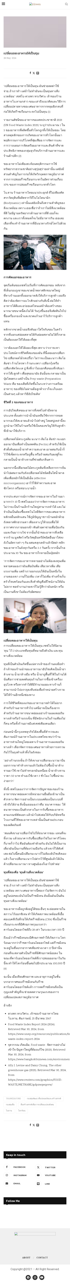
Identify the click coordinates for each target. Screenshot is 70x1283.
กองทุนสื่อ (10, 1105)
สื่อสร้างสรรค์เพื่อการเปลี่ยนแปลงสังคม (37, 1105)
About (26, 1258)
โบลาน (9, 1111)
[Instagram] (35, 1277)
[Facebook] (28, 1277)
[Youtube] (41, 1277)
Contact (42, 1258)
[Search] (66, 4)
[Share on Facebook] (30, 73)
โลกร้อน (21, 1111)
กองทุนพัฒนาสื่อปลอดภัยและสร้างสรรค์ (44, 1098)
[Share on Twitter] (33, 73)
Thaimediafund (13, 1098)
